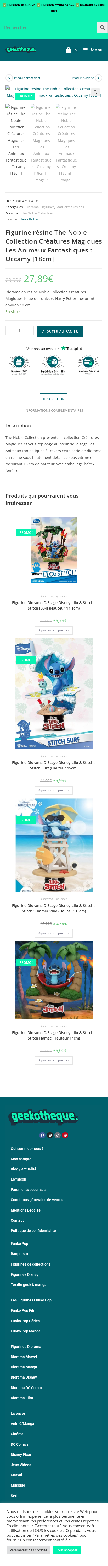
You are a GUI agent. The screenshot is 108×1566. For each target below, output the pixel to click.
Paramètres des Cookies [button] (28, 1550)
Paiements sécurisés (28, 1189)
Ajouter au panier (60, 331)
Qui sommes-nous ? (27, 1149)
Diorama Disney (24, 1377)
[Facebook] (42, 1135)
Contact (17, 1220)
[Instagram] (50, 1135)
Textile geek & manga (29, 1285)
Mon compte (21, 1159)
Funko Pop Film (23, 1310)
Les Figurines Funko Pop (31, 1300)
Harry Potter (29, 219)
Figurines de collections (30, 1264)
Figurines (47, 207)
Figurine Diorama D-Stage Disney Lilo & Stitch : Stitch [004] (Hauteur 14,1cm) (53, 605)
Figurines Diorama (26, 1346)
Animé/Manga (22, 1424)
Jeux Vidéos (21, 1465)
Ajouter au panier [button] (53, 630)
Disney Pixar (21, 1454)
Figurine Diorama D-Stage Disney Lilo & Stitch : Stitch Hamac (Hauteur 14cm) (53, 1035)
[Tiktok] (57, 1135)
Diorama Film (22, 1398)
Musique (18, 1485)
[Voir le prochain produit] (98, 78)
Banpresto (19, 1254)
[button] (95, 92)
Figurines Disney (24, 1274)
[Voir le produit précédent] (9, 78)
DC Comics (20, 1444)
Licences (18, 1413)
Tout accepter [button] (66, 1550)
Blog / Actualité (23, 1169)
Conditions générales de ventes (37, 1200)
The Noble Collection (37, 213)
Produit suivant (83, 78)
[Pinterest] (65, 1135)
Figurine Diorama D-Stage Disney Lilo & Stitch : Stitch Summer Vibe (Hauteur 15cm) (53, 908)
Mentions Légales (26, 1210)
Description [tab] (54, 399)
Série (15, 1496)
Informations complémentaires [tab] (54, 410)
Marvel (16, 1475)
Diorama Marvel (24, 1357)
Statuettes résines (70, 207)
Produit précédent (27, 78)
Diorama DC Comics (27, 1388)
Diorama (32, 207)
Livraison (18, 1179)
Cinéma (17, 1434)
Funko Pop (19, 1243)
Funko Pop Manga (26, 1331)
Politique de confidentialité (33, 1231)
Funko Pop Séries (25, 1321)
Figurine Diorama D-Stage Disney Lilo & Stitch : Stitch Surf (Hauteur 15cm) (53, 765)
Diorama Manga (24, 1367)
